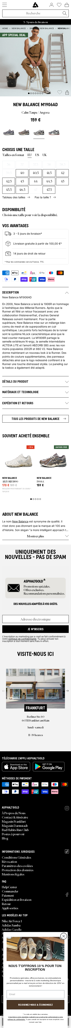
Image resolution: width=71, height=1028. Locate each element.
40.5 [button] (36, 173)
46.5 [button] (22, 189)
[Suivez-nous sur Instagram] (67, 808)
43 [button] (22, 181)
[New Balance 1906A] (8, 132)
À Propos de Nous (13, 813)
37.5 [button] (35, 164)
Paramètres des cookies (17, 866)
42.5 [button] (9, 181)
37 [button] (22, 164)
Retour (6, 904)
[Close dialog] (63, 936)
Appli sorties (10, 908)
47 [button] (35, 189)
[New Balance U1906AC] (54, 132)
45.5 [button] (9, 189)
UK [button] (45, 155)
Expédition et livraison (16, 899)
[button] (67, 92)
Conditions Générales (16, 857)
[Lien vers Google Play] (49, 766)
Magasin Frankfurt (14, 821)
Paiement (8, 895)
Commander (10, 891)
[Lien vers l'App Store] (16, 766)
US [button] (37, 155)
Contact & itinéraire (15, 817)
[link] (35, 4)
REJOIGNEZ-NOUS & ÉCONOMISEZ (35, 1004)
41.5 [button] (48, 173)
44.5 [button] (49, 181)
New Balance (26, 104)
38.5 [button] (62, 164)
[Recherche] (64, 13)
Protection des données (17, 870)
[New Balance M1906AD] (39, 132)
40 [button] (22, 173)
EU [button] (30, 155)
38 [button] (49, 164)
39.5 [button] (9, 173)
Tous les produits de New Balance (35, 418)
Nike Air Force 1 (12, 921)
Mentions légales (13, 874)
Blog (5, 838)
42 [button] (62, 173)
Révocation (9, 861)
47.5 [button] (49, 189)
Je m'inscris (36, 629)
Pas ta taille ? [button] (43, 197)
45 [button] (62, 181)
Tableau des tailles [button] (13, 197)
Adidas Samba (11, 925)
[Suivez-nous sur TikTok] (67, 851)
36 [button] (8, 164)
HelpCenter (9, 887)
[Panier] (67, 5)
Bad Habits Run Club (15, 830)
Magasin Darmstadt (15, 825)
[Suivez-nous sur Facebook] (67, 895)
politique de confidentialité (22, 638)
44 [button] (35, 181)
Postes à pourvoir (13, 834)
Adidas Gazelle (12, 929)
